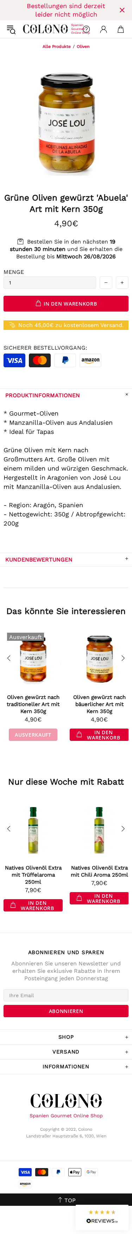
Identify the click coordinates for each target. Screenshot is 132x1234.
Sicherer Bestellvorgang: (45, 347)
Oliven (83, 46)
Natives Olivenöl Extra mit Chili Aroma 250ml (99, 871)
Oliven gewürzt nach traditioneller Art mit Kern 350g (33, 704)
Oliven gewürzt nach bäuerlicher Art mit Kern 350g (99, 704)
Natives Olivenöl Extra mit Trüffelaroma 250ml (33, 875)
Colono (28, 29)
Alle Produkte (57, 46)
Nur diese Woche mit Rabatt (66, 782)
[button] (102, 1217)
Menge (14, 272)
